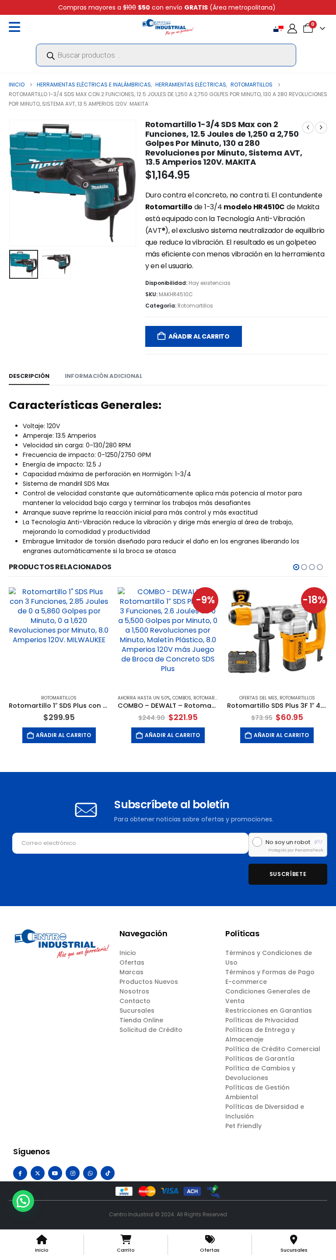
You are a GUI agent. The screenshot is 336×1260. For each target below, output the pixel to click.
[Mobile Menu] (16, 27)
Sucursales (136, 1010)
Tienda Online (141, 1020)
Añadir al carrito (198, 336)
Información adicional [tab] (104, 376)
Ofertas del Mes (258, 698)
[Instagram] (73, 1173)
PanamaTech (309, 850)
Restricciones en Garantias (268, 1010)
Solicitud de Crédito (150, 1029)
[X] (38, 1173)
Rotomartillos (195, 305)
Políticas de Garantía (259, 1058)
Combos (181, 698)
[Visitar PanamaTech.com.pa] (318, 842)
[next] (321, 127)
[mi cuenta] (292, 28)
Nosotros (134, 991)
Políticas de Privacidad (261, 1020)
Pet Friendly (243, 1126)
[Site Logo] (168, 26)
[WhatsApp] (90, 1173)
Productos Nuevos (148, 981)
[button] (19, 183)
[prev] (308, 127)
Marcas (131, 972)
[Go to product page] (59, 637)
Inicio (127, 952)
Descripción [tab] (29, 376)
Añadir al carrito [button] (63, 735)
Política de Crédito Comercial (272, 1049)
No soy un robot (288, 842)
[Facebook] (20, 1173)
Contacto (134, 1001)
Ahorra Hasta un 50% (144, 698)
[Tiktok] (108, 1173)
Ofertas (131, 962)
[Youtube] (55, 1173)
